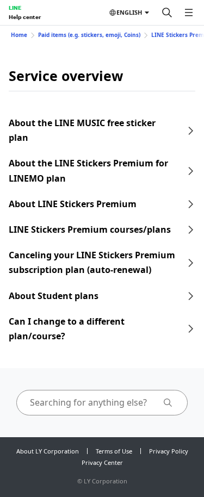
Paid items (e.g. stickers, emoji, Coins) (89, 35)
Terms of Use (114, 451)
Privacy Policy (168, 451)
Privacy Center (102, 462)
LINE (15, 7)
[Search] (167, 12)
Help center (25, 17)
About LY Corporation (47, 451)
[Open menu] (189, 12)
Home (19, 35)
